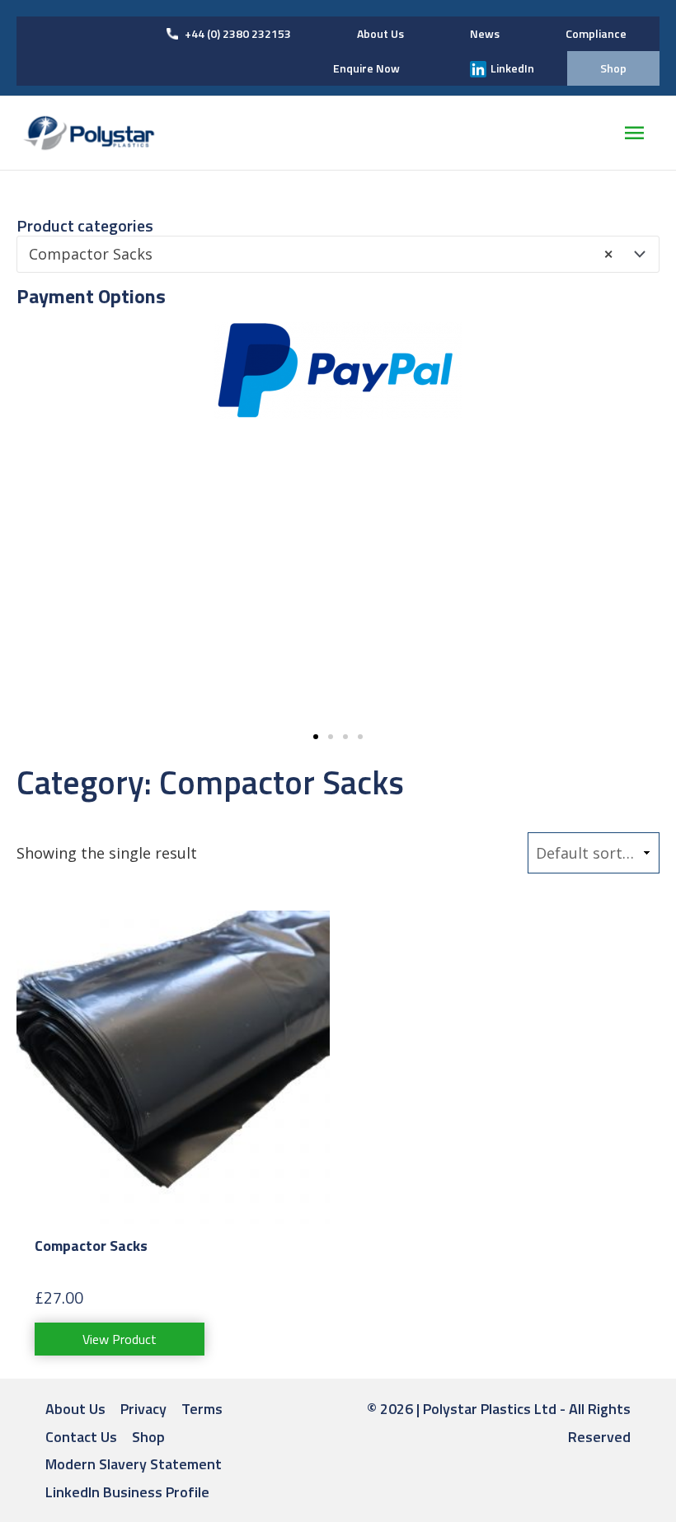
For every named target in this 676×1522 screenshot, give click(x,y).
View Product (119, 1339)
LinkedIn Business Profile (127, 1492)
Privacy (143, 1409)
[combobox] (338, 254)
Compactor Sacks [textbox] (321, 254)
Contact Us (81, 1437)
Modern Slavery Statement (133, 1464)
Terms (202, 1409)
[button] (315, 736)
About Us (75, 1409)
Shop (148, 1437)
